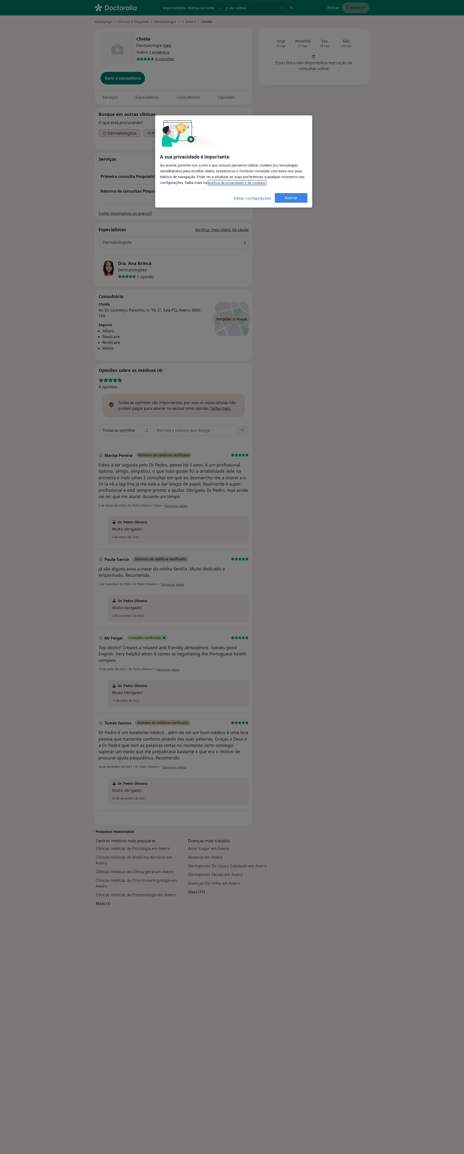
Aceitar (291, 198)
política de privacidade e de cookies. (237, 183)
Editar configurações (252, 198)
